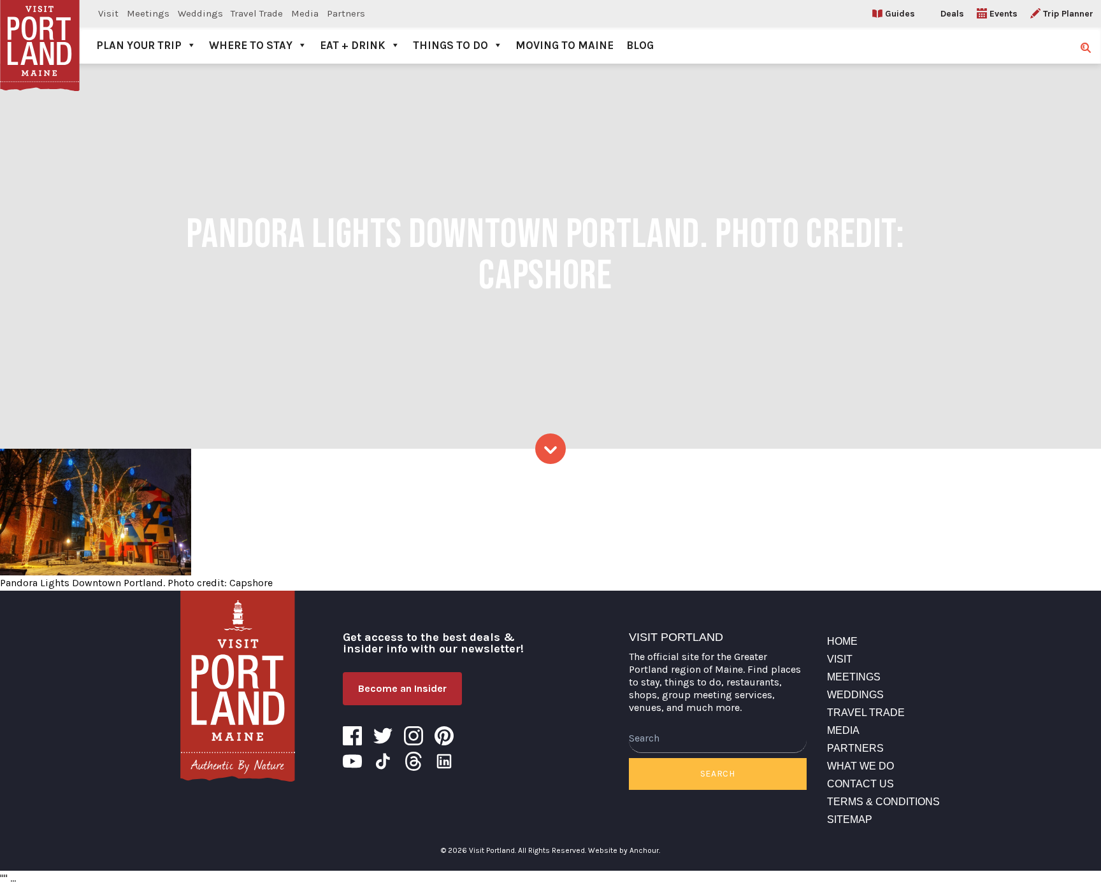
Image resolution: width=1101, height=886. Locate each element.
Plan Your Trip (139, 45)
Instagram (413, 736)
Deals (952, 13)
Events (1003, 13)
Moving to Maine (564, 45)
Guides (900, 13)
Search (717, 773)
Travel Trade (257, 13)
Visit (108, 13)
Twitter (383, 736)
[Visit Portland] (40, 32)
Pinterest (444, 736)
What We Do (860, 766)
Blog (640, 45)
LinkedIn (444, 761)
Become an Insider (402, 688)
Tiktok (383, 761)
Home (842, 641)
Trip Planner (1068, 13)
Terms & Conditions (883, 801)
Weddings (200, 13)
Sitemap (849, 819)
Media (305, 13)
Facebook (352, 736)
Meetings (148, 13)
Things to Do (450, 45)
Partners (346, 13)
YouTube (352, 761)
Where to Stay (250, 45)
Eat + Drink (352, 45)
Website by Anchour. (624, 850)
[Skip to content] (550, 448)
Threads (413, 761)
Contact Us (860, 783)
